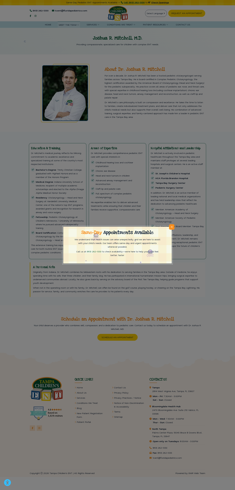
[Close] (171, 227)
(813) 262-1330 (94, 251)
